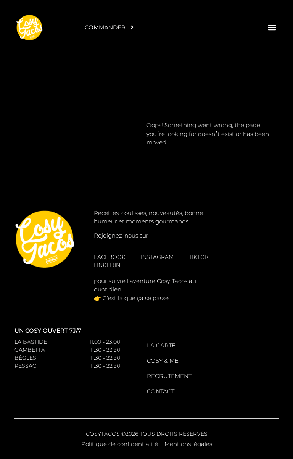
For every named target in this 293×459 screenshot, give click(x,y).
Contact (160, 391)
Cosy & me (163, 360)
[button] (272, 27)
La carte (161, 345)
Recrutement (169, 376)
